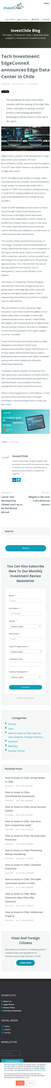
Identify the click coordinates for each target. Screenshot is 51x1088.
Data (10, 728)
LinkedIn (14, 480)
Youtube (7, 1032)
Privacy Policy (40, 1070)
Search (9, 531)
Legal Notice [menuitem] (8, 1004)
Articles (12, 724)
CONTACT (23, 19)
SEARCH (11, 19)
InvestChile (5, 84)
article (8, 404)
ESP (48, 19)
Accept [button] (20, 1083)
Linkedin (7, 1029)
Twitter (19, 480)
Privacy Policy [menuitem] (9, 1007)
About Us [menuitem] (7, 1001)
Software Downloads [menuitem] (12, 1010)
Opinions (13, 741)
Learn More (25, 962)
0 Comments (33, 84)
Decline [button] (30, 1083)
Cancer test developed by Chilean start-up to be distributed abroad (12, 504)
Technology (13, 442)
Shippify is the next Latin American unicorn (39, 500)
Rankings (13, 746)
